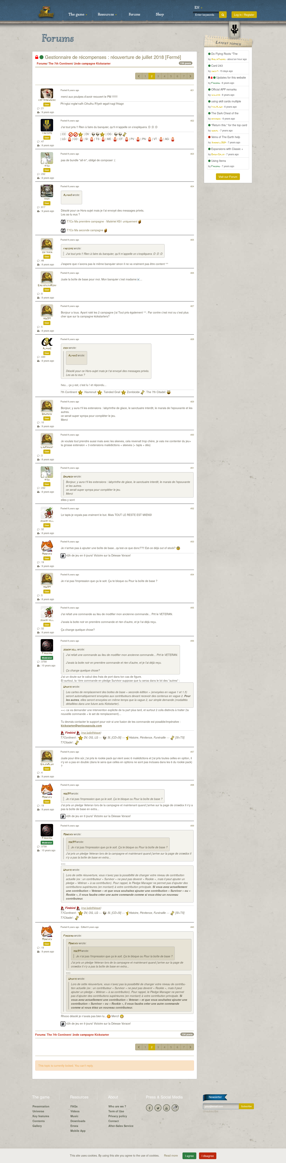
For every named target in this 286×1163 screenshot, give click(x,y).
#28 (192, 339)
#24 (192, 186)
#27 (192, 305)
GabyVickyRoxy (47, 285)
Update (67, 687)
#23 (192, 153)
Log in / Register (244, 15)
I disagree (208, 1156)
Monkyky (47, 554)
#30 (192, 434)
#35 (192, 607)
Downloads (77, 1121)
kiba (46, 199)
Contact (113, 1121)
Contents (38, 1121)
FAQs (74, 1106)
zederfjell (47, 521)
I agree (189, 1156)
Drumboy (47, 414)
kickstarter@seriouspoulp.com (81, 725)
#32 (192, 508)
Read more (171, 1155)
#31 (192, 467)
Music (74, 1116)
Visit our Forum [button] (227, 177)
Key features (40, 1116)
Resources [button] (106, 14)
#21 (192, 90)
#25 (192, 239)
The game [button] (76, 14)
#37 (192, 751)
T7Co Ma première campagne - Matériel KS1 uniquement (102, 221)
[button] (198, 8)
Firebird (47, 653)
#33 (192, 541)
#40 (192, 926)
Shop (160, 14)
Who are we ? (117, 1106)
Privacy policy (117, 1116)
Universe (38, 1111)
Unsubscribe (210, 1111)
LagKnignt (47, 447)
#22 (192, 120)
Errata (74, 1126)
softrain (47, 252)
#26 (192, 272)
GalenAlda (47, 764)
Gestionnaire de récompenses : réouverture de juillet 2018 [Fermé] (112, 56)
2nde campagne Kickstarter (92, 63)
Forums (134, 14)
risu (47, 165)
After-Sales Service (120, 1126)
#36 (192, 640)
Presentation (40, 1106)
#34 (192, 574)
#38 (192, 784)
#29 (192, 401)
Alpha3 (67, 195)
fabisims (47, 133)
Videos (75, 1111)
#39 (192, 825)
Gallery (37, 1126)
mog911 (47, 318)
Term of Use (116, 1111)
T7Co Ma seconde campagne (85, 230)
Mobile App (78, 1131)
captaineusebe (47, 100)
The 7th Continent (60, 63)
